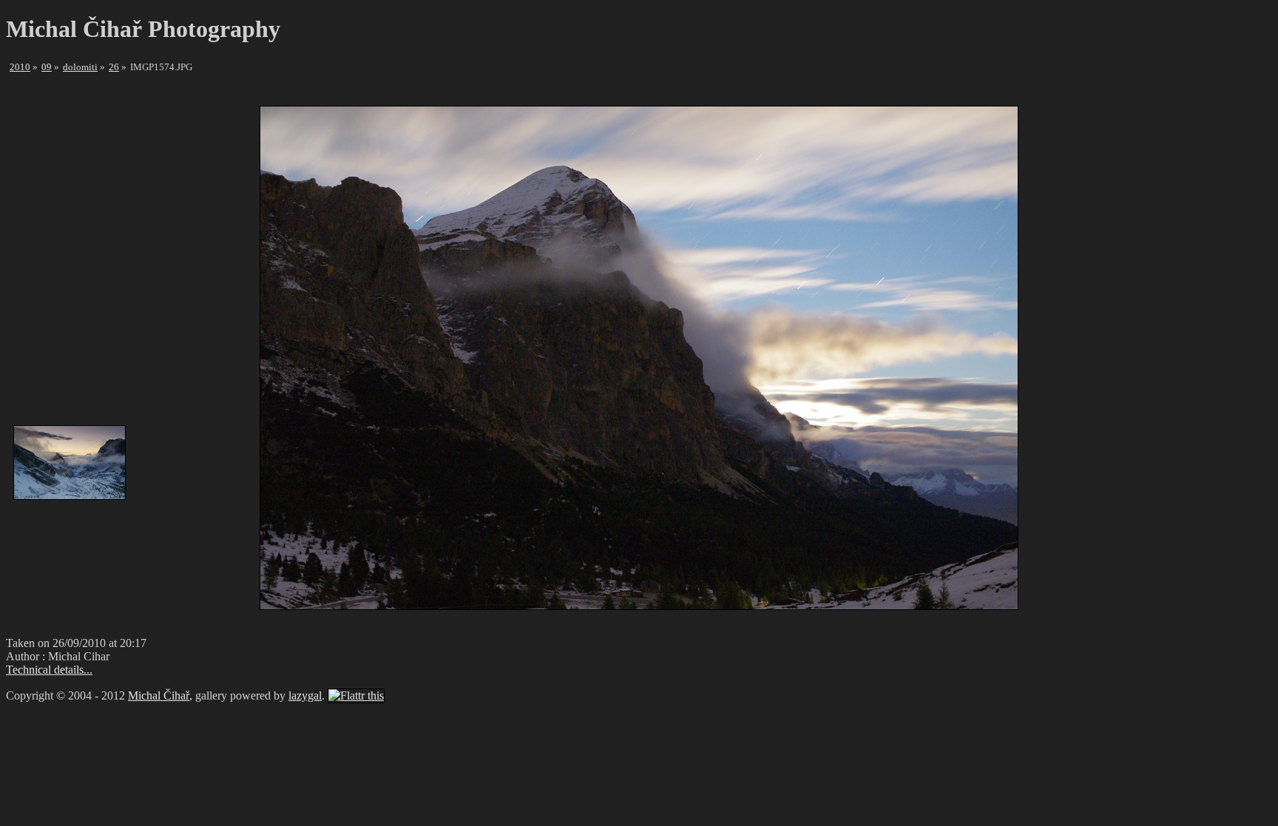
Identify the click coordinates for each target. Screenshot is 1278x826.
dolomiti (80, 66)
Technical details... (49, 669)
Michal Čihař (158, 695)
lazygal (305, 695)
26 (114, 66)
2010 (20, 66)
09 (46, 66)
